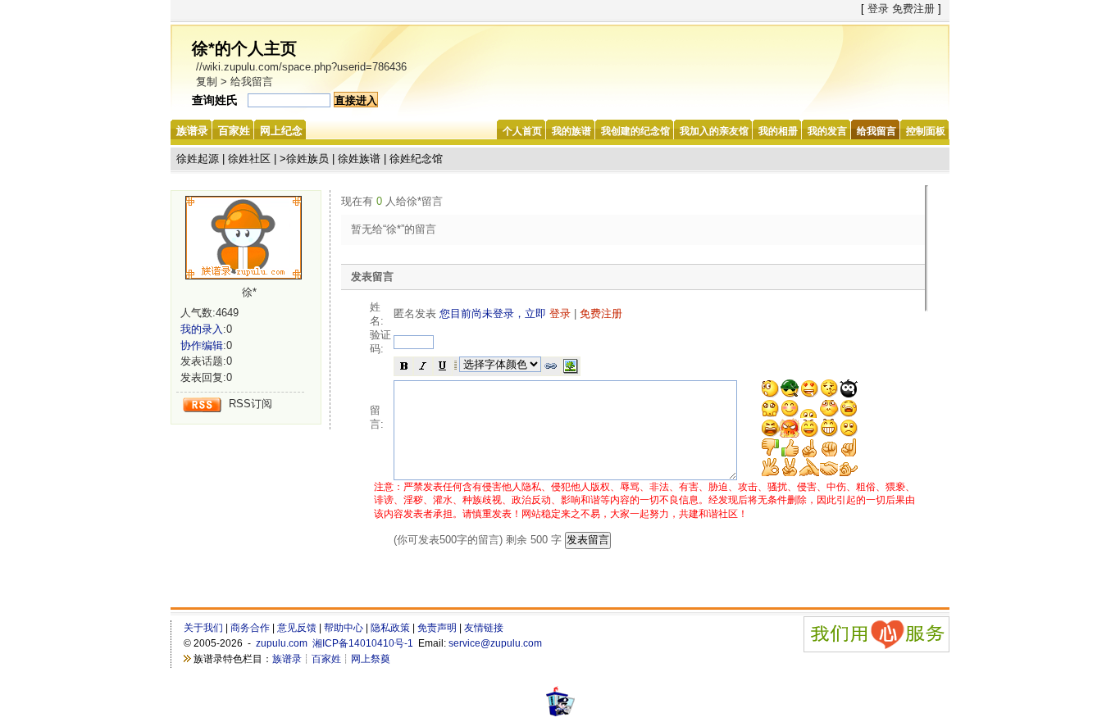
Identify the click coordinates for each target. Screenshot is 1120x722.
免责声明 (437, 627)
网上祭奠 (370, 659)
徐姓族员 (307, 158)
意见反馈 (296, 627)
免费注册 (913, 8)
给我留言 (251, 81)
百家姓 (326, 659)
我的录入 (201, 329)
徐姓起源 (197, 158)
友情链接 (483, 627)
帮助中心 (343, 627)
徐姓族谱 (359, 158)
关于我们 (203, 627)
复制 (206, 81)
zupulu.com (281, 643)
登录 (878, 8)
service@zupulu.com (495, 643)
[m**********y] (249, 237)
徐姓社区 (249, 158)
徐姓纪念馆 (416, 158)
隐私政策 (390, 627)
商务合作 (250, 627)
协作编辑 (201, 345)
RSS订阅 (250, 403)
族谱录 (287, 659)
